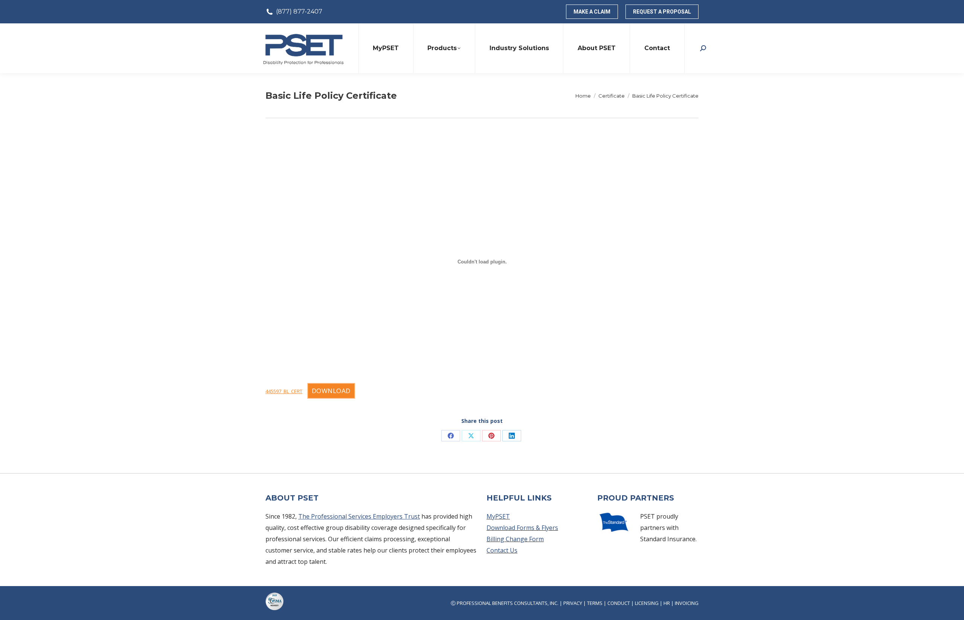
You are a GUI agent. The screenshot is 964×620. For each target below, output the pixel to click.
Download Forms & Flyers (522, 528)
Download (331, 390)
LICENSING (647, 603)
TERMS (594, 603)
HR (667, 603)
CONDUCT (618, 603)
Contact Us (502, 550)
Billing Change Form (515, 539)
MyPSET (498, 516)
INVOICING (687, 603)
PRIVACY (572, 603)
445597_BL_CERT (283, 391)
